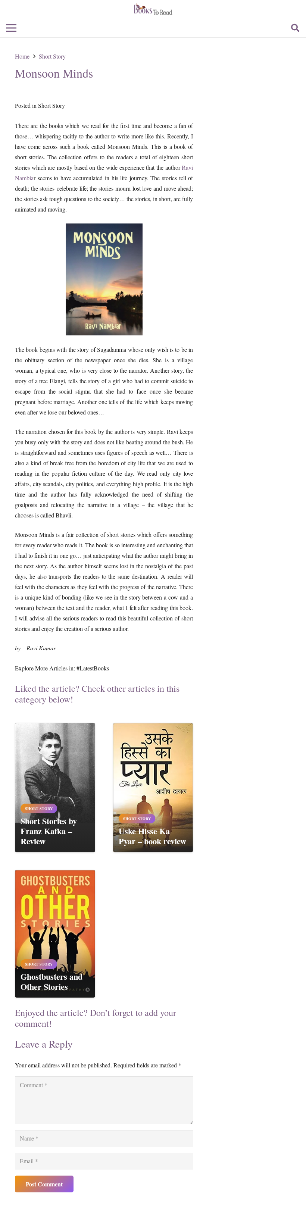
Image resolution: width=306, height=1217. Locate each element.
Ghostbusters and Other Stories (51, 981)
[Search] (295, 28)
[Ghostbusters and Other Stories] (55, 875)
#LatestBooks (92, 668)
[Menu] (11, 28)
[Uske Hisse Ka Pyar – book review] (153, 728)
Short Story (51, 105)
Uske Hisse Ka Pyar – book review (152, 836)
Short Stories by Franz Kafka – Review (49, 831)
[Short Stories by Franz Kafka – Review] (55, 728)
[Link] (152, 9)
